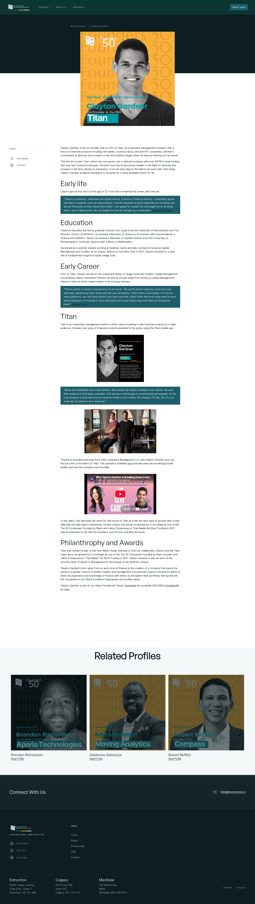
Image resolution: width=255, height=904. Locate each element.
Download (130, 585)
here (130, 463)
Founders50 (172, 585)
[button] (45, 7)
